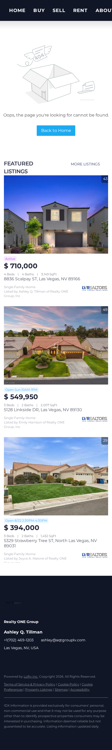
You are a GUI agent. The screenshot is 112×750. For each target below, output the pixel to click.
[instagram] (18, 660)
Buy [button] (39, 10)
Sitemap (61, 689)
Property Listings (38, 689)
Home (17, 10)
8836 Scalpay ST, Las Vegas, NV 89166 (42, 278)
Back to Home (56, 130)
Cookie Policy (68, 684)
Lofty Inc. (31, 676)
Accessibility (80, 689)
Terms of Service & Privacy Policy (29, 684)
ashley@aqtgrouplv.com (63, 640)
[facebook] (8, 660)
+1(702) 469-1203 (19, 640)
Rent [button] (80, 10)
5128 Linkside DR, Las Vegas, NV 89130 (43, 409)
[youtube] (29, 660)
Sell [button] (59, 10)
